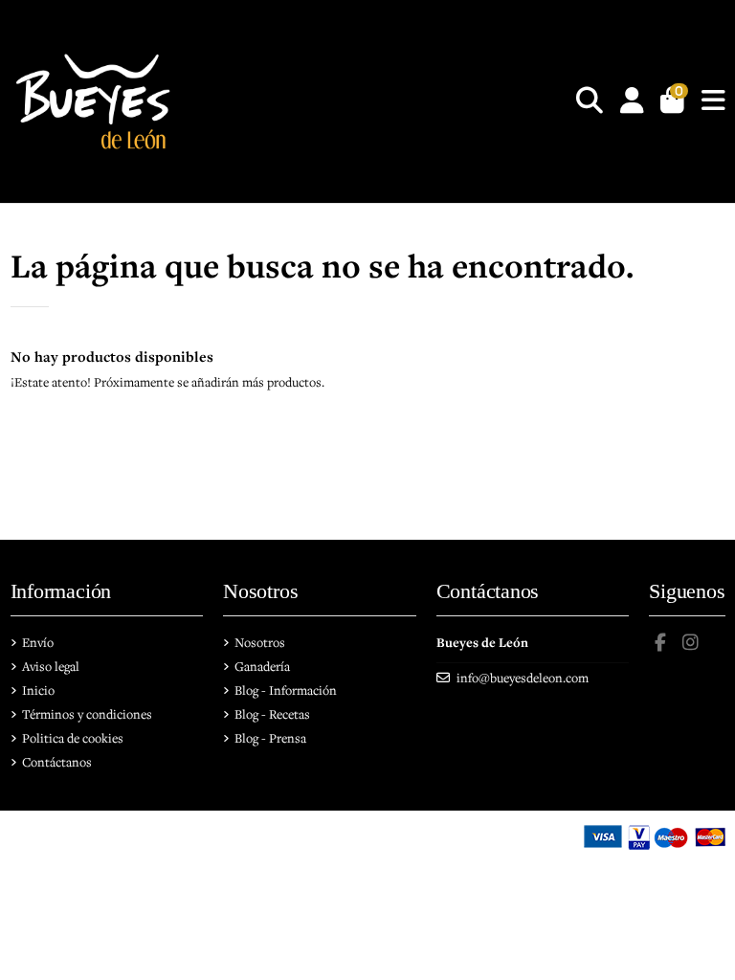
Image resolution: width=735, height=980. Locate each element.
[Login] (632, 101)
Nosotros (259, 642)
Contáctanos (57, 761)
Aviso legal (50, 666)
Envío (38, 642)
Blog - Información (285, 690)
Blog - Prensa (270, 737)
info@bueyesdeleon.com (523, 677)
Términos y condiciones (87, 714)
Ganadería (262, 666)
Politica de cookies (72, 737)
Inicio (38, 690)
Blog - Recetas (272, 714)
